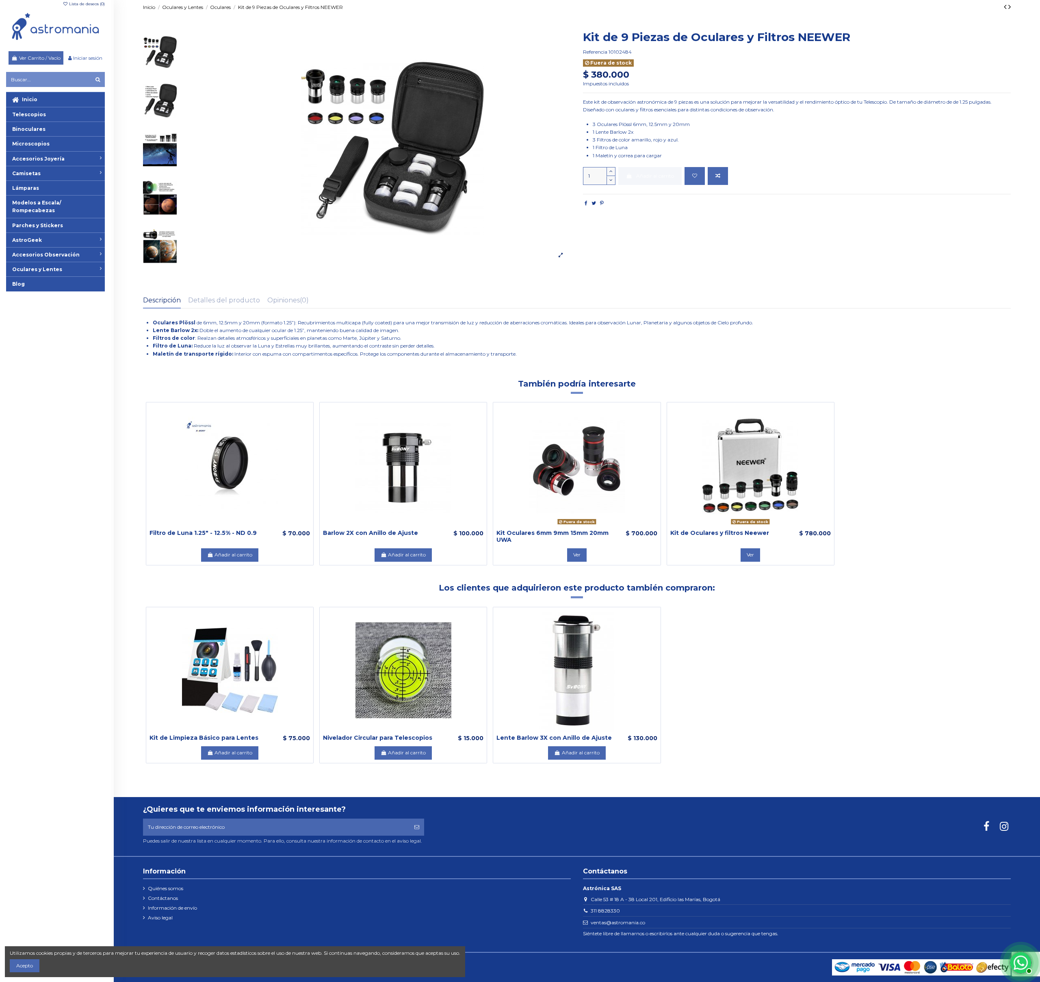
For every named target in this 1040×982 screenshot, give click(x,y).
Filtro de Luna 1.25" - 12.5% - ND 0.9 (203, 533)
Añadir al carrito (655, 176)
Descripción (162, 300)
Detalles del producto (224, 300)
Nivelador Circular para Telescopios (377, 737)
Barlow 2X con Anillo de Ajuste (370, 533)
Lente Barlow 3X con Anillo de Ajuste (554, 737)
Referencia (595, 52)
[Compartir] (586, 203)
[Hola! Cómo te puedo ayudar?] (1019, 961)
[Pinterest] (602, 203)
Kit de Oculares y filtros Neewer (719, 533)
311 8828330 (605, 911)
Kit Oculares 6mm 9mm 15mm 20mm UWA (552, 536)
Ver (577, 555)
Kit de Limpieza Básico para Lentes (204, 737)
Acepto (24, 965)
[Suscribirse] (417, 827)
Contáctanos (163, 898)
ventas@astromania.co (618, 922)
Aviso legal (160, 918)
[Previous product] (1006, 6)
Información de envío (172, 908)
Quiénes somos (165, 888)
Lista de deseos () (86, 4)
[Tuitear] (594, 203)
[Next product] (1009, 6)
